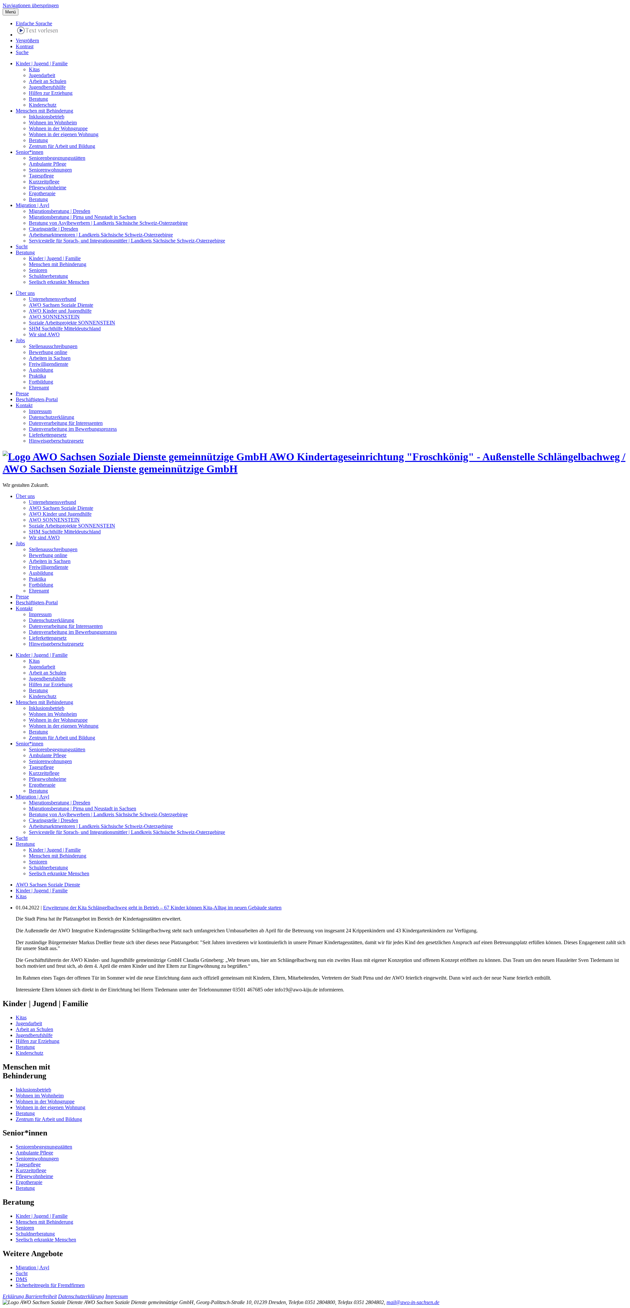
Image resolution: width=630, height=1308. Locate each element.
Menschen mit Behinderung (44, 111)
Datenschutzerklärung (51, 417)
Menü (10, 12)
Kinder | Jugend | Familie (42, 63)
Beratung (38, 99)
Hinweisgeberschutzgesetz (56, 441)
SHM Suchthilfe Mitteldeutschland (65, 328)
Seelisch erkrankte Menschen (59, 282)
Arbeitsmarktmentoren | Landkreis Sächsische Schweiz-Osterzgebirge (101, 235)
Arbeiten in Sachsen (50, 358)
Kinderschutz (42, 105)
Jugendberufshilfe (47, 87)
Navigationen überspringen (31, 5)
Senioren (38, 270)
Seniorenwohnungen (50, 170)
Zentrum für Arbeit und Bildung (62, 146)
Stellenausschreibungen (53, 346)
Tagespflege (41, 175)
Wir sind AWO (44, 334)
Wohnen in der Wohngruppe (58, 128)
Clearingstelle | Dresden (53, 229)
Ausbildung (41, 370)
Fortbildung (41, 381)
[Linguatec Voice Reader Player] (37, 31)
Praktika (37, 376)
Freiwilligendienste (48, 364)
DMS (21, 1279)
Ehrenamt (39, 387)
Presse (22, 393)
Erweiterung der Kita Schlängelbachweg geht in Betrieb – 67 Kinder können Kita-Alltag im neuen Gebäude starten (162, 907)
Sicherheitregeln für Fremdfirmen (50, 1285)
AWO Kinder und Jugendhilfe (60, 311)
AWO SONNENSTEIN (54, 317)
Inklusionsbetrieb (46, 116)
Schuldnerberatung (48, 276)
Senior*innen (29, 152)
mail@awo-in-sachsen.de (413, 1302)
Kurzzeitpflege (44, 181)
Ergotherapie (42, 193)
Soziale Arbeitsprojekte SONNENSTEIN (72, 322)
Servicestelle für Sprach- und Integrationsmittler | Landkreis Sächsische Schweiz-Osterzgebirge (127, 240)
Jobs (20, 340)
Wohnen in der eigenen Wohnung (63, 134)
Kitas (34, 69)
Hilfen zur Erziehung (51, 93)
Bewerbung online (48, 352)
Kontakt (24, 405)
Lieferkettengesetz (48, 435)
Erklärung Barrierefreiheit (30, 1296)
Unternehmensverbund (52, 299)
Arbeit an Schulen (47, 81)
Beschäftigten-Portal (37, 399)
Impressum (40, 411)
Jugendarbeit (42, 75)
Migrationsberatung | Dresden (59, 211)
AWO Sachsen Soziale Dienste (61, 305)
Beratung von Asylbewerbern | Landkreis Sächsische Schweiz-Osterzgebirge (108, 223)
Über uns (25, 293)
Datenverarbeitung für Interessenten (66, 423)
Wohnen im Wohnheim (53, 122)
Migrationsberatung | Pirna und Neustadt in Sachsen (82, 217)
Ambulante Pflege (47, 164)
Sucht (22, 246)
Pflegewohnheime (47, 187)
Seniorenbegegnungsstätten (57, 158)
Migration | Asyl (32, 205)
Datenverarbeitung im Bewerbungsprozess (73, 429)
